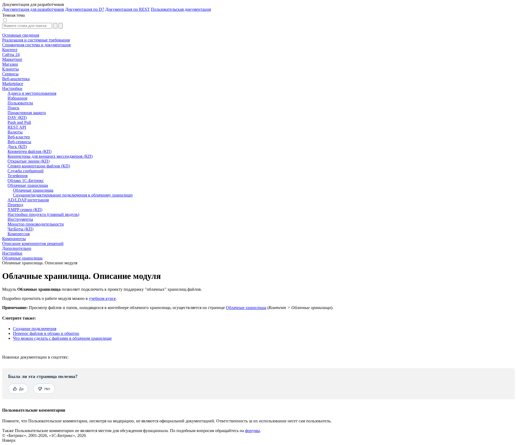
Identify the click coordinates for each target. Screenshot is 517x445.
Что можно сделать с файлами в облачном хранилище (62, 338)
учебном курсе (102, 298)
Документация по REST (127, 9)
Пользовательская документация (181, 9)
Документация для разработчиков (33, 9)
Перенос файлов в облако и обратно (46, 333)
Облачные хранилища (22, 258)
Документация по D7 (84, 9)
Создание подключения (34, 328)
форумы (252, 430)
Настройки (12, 253)
